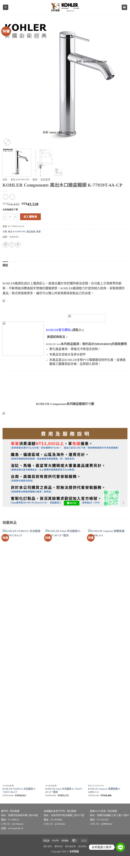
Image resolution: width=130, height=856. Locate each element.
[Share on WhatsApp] (5, 244)
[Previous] (9, 83)
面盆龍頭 (45, 179)
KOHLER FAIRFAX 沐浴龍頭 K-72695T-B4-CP (19, 790)
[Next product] (5, 196)
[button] (5, 7)
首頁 (5, 179)
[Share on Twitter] (18, 244)
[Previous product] (12, 196)
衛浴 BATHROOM (20, 179)
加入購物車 (30, 216)
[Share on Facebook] (12, 244)
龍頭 (34, 179)
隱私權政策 (70, 846)
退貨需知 (82, 846)
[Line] (120, 847)
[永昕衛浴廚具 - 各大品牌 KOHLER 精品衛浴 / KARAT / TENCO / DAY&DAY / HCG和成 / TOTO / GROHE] (65, 7)
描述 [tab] (5, 265)
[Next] (121, 83)
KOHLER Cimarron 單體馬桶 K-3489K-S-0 (104, 790)
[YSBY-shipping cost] (65, 467)
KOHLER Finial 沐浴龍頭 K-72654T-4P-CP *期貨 (64, 790)
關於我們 (48, 846)
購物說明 (58, 846)
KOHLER (14, 237)
